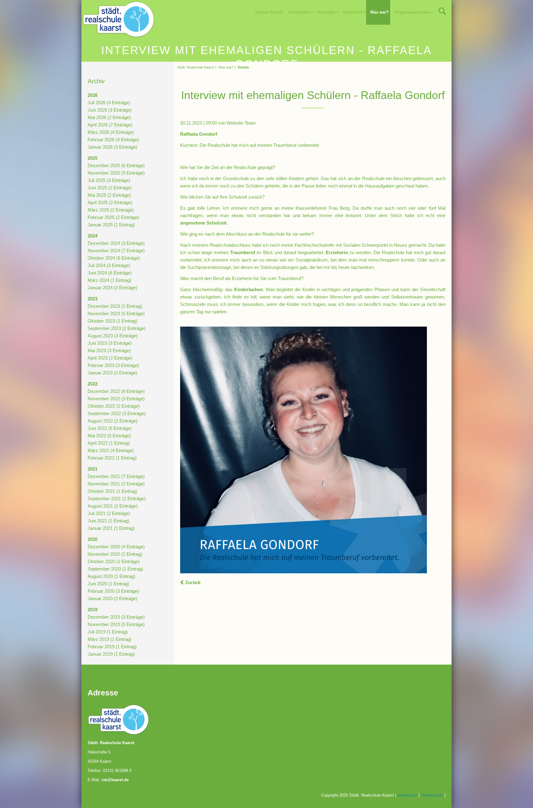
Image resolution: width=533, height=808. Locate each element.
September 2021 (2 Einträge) (117, 498)
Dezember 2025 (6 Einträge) (116, 165)
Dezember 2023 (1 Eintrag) (115, 306)
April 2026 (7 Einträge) (110, 124)
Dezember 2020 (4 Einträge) (116, 546)
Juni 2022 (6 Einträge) (110, 428)
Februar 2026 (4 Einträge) (113, 139)
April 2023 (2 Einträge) (110, 358)
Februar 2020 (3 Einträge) (113, 591)
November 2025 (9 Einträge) (116, 172)
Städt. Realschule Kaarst (195, 67)
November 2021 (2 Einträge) (116, 483)
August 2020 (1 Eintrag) (111, 576)
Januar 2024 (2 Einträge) (112, 287)
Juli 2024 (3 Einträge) (109, 265)
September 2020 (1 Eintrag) (115, 568)
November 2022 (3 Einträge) (116, 398)
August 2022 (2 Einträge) (113, 420)
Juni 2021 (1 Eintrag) (108, 520)
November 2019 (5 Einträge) (116, 624)
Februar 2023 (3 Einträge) (113, 365)
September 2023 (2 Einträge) (117, 328)
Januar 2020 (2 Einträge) (112, 598)
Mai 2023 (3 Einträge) (109, 350)
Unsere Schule (269, 12)
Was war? (379, 12)
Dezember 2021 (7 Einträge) (116, 476)
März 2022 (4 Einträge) (111, 450)
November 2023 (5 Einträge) (116, 313)
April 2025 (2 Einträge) (110, 202)
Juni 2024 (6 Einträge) (110, 272)
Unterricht (352, 12)
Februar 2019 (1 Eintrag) (112, 646)
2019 (92, 609)
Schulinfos (299, 12)
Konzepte (326, 12)
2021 (92, 469)
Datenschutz (432, 795)
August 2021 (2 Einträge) (113, 506)
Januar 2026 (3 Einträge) (112, 147)
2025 (92, 158)
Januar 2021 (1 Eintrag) (111, 528)
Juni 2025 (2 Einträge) (110, 187)
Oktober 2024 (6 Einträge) (114, 258)
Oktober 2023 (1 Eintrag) (112, 321)
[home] (118, 18)
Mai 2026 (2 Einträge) (109, 117)
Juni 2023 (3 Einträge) (110, 343)
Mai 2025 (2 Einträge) (109, 195)
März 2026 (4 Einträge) (111, 132)
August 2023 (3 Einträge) (113, 335)
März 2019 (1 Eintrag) (109, 639)
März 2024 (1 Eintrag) (109, 280)
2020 (92, 539)
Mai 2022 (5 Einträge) (109, 435)
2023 (92, 298)
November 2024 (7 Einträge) (116, 250)
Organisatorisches (411, 12)
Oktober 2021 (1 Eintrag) (112, 491)
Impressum (407, 795)
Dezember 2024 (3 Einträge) (116, 243)
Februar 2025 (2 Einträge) (113, 217)
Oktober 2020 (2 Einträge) (114, 561)
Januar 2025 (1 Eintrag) (111, 224)
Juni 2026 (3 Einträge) (110, 110)
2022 (92, 383)
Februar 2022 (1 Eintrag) (112, 457)
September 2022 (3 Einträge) (117, 413)
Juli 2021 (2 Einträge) (109, 513)
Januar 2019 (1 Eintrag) (111, 654)
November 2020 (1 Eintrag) (115, 554)
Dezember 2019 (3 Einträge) (116, 617)
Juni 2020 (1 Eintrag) (108, 583)
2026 (92, 95)
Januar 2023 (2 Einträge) (112, 372)
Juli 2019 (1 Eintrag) (108, 631)
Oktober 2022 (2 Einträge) (114, 406)
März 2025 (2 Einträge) (111, 209)
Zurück (192, 582)
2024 (92, 235)
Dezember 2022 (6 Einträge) (116, 391)
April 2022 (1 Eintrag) (109, 443)
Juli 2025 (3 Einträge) (109, 180)
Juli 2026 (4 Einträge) (109, 102)
